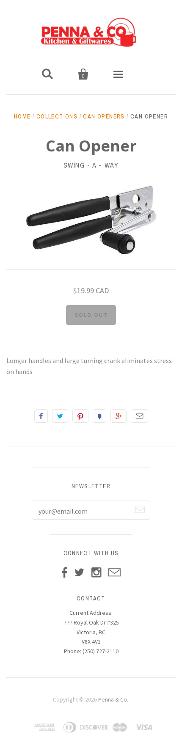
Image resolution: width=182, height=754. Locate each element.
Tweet (60, 416)
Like (41, 416)
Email (139, 416)
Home (22, 116)
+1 (118, 416)
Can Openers (103, 116)
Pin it (80, 416)
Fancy (99, 416)
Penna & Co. (113, 699)
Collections (56, 116)
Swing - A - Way (91, 165)
